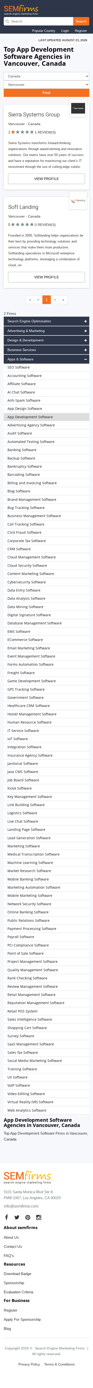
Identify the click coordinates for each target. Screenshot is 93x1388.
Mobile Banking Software (28, 879)
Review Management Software (32, 986)
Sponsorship (14, 1283)
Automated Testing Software (31, 441)
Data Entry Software (23, 590)
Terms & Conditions (59, 1364)
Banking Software (21, 449)
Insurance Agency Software (30, 755)
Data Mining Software (25, 606)
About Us (11, 1237)
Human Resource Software (29, 722)
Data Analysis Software (26, 598)
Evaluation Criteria (18, 1292)
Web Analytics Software (26, 1110)
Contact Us (13, 1246)
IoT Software (17, 738)
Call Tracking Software (25, 524)
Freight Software (21, 672)
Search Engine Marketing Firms (60, 1348)
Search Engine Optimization (29, 321)
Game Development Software (31, 681)
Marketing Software (23, 846)
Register (81, 31)
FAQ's (9, 1256)
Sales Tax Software (22, 1052)
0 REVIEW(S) (45, 225)
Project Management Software (32, 961)
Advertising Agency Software (31, 425)
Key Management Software (29, 796)
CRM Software (19, 549)
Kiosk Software (19, 788)
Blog (7, 1328)
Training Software (22, 1069)
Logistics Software (22, 813)
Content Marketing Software (30, 573)
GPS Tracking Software (26, 689)
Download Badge (17, 1274)
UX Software (17, 1077)
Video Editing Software (26, 1093)
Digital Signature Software (29, 615)
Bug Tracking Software (26, 507)
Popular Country (43, 31)
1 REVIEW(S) (45, 132)
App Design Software (24, 408)
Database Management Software (34, 623)
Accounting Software (24, 375)
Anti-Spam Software (23, 400)
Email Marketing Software (28, 648)
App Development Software (30, 417)
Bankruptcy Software (24, 466)
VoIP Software (18, 1085)
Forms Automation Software (30, 664)
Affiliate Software (21, 383)
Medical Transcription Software (33, 854)
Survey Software (20, 1036)
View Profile (46, 179)
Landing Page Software (26, 829)
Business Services (21, 350)
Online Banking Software (28, 912)
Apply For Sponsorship (22, 1319)
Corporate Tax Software (26, 540)
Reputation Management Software (35, 1002)
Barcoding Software (23, 474)
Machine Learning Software (30, 862)
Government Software (25, 697)
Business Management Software (34, 515)
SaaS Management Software (30, 1044)
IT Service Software (23, 730)
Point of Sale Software (25, 953)
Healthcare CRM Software (28, 705)
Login (65, 31)
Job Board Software (23, 780)
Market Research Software (29, 870)
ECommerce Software (25, 639)
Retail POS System (22, 1011)
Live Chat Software (22, 821)
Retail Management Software (31, 994)
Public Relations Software (28, 920)
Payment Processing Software (31, 928)
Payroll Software (20, 936)
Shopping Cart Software (27, 1027)
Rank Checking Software (27, 978)
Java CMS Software (22, 771)
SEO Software (18, 367)
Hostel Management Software (32, 714)
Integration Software (24, 747)
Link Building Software (26, 804)
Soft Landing (23, 207)
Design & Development (25, 340)
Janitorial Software (22, 763)
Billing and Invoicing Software (32, 483)
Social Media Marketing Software (34, 1060)
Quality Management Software (32, 970)
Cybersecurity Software (26, 582)
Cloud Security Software (27, 565)
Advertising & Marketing (26, 331)
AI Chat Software (21, 392)
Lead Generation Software (29, 838)
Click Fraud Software (24, 532)
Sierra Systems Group (34, 114)
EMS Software (18, 631)
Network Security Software (29, 904)
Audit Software (19, 433)
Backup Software (21, 458)
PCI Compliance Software (28, 945)
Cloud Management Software (31, 557)
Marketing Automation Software (33, 887)
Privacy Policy (29, 1364)
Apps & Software (20, 359)
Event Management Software (31, 656)
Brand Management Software (31, 499)
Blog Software (18, 491)
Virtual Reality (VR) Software (30, 1102)
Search (81, 21)
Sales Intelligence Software (29, 1019)
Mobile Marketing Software (29, 895)
